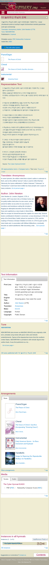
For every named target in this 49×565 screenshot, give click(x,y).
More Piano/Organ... (21, 412)
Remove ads (5, 4)
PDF (14, 39)
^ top (46, 171)
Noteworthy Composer (23, 39)
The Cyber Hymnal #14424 (16, 164)
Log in (36, 8)
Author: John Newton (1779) (26, 29)
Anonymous (19, 306)
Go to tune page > (8, 345)
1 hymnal (13, 34)
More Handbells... (21, 463)
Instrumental (6, 74)
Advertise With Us (29, 559)
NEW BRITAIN (6, 327)
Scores (6, 479)
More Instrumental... (21, 448)
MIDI (10, 41)
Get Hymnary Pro (26, 562)
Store (5, 398)
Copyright (8, 559)
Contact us (22, 555)
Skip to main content (6, 1)
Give (19, 562)
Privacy (14, 559)
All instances (5, 548)
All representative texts (9, 169)
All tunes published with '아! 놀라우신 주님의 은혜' (18, 353)
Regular (40, 169)
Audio (14, 479)
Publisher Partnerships (41, 559)
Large (3, 171)
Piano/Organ (6, 55)
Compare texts (24, 169)
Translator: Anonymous (8, 29)
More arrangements (8, 470)
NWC (40, 488)
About (3, 559)
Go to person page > (18, 188)
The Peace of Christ (14, 59)
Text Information (9, 279)
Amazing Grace (13, 79)
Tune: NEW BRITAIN (8, 32)
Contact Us (20, 559)
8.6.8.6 (17, 309)
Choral (4, 65)
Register (43, 8)
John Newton (19, 303)
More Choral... (20, 431)
